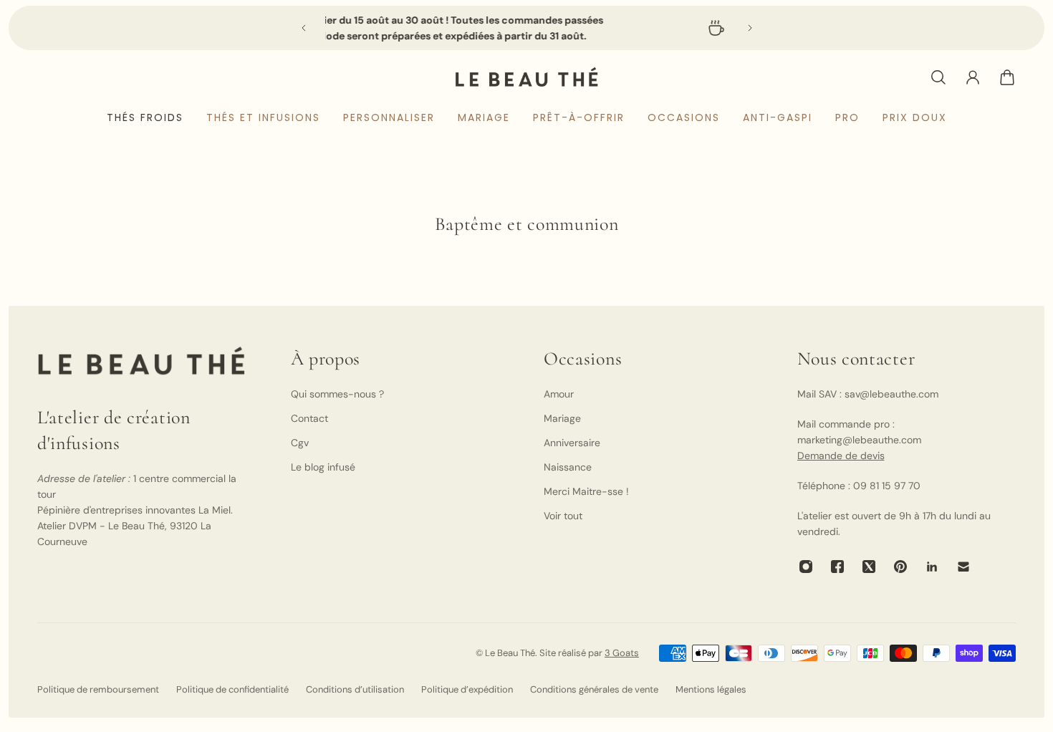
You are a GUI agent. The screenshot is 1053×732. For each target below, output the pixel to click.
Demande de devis (841, 455)
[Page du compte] (973, 77)
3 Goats (622, 653)
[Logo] (526, 77)
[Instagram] (806, 566)
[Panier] (1007, 77)
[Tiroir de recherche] (938, 77)
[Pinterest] (900, 566)
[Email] (963, 566)
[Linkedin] (932, 566)
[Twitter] (869, 566)
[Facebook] (837, 566)
